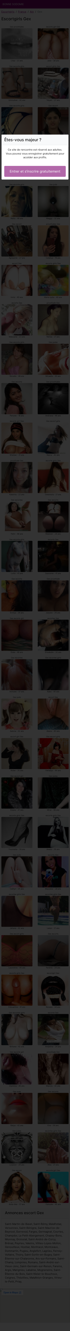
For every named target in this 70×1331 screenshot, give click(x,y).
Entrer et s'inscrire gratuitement (35, 171)
